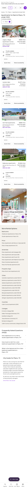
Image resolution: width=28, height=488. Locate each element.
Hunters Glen (6, 82)
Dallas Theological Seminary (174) (10, 313)
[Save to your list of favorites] (23, 28)
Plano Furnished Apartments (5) (10, 262)
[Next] (25, 7)
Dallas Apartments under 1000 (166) (11, 288)
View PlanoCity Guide (9, 380)
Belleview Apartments (9, 163)
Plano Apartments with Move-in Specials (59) (13, 243)
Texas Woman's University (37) (10, 318)
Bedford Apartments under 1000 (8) (11, 295)
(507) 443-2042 (6, 127)
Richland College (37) (7, 321)
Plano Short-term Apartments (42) (11, 271)
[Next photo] (25, 31)
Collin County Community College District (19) (14, 323)
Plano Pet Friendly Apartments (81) (11, 264)
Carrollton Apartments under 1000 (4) (11, 278)
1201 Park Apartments (9, 122)
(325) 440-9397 (6, 167)
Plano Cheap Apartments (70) (9, 245)
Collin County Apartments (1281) (10, 304)
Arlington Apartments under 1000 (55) (11, 298)
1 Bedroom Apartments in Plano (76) (11, 234)
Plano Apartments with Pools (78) (10, 257)
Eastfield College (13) (7, 316)
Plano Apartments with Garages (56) (11, 252)
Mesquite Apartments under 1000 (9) (11, 293)
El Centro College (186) (8, 311)
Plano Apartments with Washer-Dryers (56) (13, 259)
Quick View (7, 62)
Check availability (19, 62)
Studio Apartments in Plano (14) (10, 236)
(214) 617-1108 (6, 46)
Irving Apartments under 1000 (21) (10, 290)
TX (6, 12)
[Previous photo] (3, 31)
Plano (9, 12)
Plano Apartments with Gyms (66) (10, 254)
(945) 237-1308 (6, 86)
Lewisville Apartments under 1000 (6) (11, 285)
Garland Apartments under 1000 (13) (11, 283)
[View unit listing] (23, 217)
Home (3, 12)
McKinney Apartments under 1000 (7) (11, 280)
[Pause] (24, 190)
